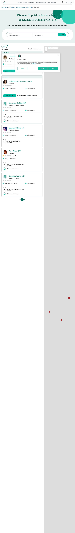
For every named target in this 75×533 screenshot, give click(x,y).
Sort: (33, 49)
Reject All (42, 68)
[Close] (58, 55)
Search (63, 2)
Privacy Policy (34, 63)
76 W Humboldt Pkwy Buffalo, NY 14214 (12, 141)
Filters (5, 46)
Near (35, 34)
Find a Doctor (4, 7)
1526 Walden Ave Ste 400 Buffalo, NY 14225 (13, 189)
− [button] (45, 50)
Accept (53, 68)
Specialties (12, 7)
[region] (37, 62)
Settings (22, 68)
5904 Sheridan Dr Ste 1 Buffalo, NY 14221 (13, 116)
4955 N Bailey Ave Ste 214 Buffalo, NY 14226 (13, 164)
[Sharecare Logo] (4, 2)
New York (29, 7)
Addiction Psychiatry (21, 7)
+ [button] (45, 48)
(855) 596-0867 (10, 71)
